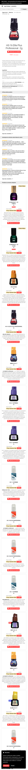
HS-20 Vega (14, 287)
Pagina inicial (5, 12)
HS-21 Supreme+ (13, 403)
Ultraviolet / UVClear (13, 246)
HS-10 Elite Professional (14, 521)
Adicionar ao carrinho (14, 51)
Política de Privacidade (5, 768)
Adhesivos (11, 12)
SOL (12, 768)
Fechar (13, 765)
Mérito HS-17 (13, 364)
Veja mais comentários (7, 133)
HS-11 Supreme (14, 483)
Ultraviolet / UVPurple (13, 204)
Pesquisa (24, 9)
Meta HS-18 (14, 630)
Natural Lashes (10, 6)
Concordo (6, 765)
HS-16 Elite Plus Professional (13, 327)
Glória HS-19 (13, 708)
